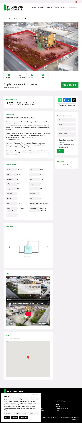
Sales (10, 19)
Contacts (63, 7)
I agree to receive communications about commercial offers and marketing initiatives (66, 146)
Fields (57, 410)
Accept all (7, 417)
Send (60, 151)
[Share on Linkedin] (69, 100)
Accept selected (24, 417)
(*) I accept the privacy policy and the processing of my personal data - (67, 140)
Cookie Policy (26, 408)
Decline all (14, 417)
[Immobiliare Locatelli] (14, 7)
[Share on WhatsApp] (60, 100)
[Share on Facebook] (65, 100)
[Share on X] (74, 100)
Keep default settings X (33, 394)
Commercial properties (62, 408)
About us (49, 7)
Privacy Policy (61, 142)
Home (34, 7)
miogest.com (75, 419)
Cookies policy (55, 417)
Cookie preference (13, 408)
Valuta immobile (73, 7)
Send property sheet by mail (67, 105)
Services (56, 7)
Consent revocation (66, 417)
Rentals (58, 406)
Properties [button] (40, 7)
